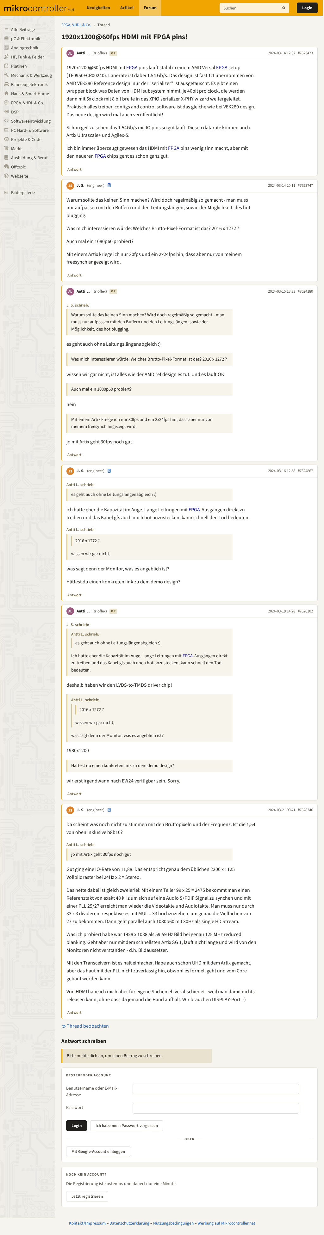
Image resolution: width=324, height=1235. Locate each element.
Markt (16, 149)
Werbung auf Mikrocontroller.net (226, 1223)
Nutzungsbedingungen (173, 1223)
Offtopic (18, 167)
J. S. (80, 185)
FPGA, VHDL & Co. (27, 103)
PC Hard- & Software (30, 130)
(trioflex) (99, 53)
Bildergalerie (23, 193)
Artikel (127, 8)
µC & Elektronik (25, 39)
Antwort (74, 169)
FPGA (132, 67)
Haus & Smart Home (30, 94)
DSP (15, 112)
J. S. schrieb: (77, 305)
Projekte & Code (26, 140)
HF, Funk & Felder (27, 57)
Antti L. (83, 53)
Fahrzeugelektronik (29, 85)
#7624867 (305, 471)
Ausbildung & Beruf (29, 158)
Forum (150, 8)
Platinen (19, 66)
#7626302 (305, 611)
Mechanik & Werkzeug (31, 75)
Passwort (74, 1107)
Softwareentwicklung (31, 121)
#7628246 (305, 810)
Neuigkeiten (98, 8)
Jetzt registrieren (87, 1196)
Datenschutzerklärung (129, 1223)
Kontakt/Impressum (87, 1223)
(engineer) (95, 185)
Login (307, 8)
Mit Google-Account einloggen (98, 1151)
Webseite (19, 176)
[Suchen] (284, 8)
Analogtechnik (24, 48)
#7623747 (305, 185)
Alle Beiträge (23, 30)
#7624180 (305, 291)
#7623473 (305, 53)
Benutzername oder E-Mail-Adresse (91, 1091)
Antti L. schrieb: (80, 485)
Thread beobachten (87, 1026)
